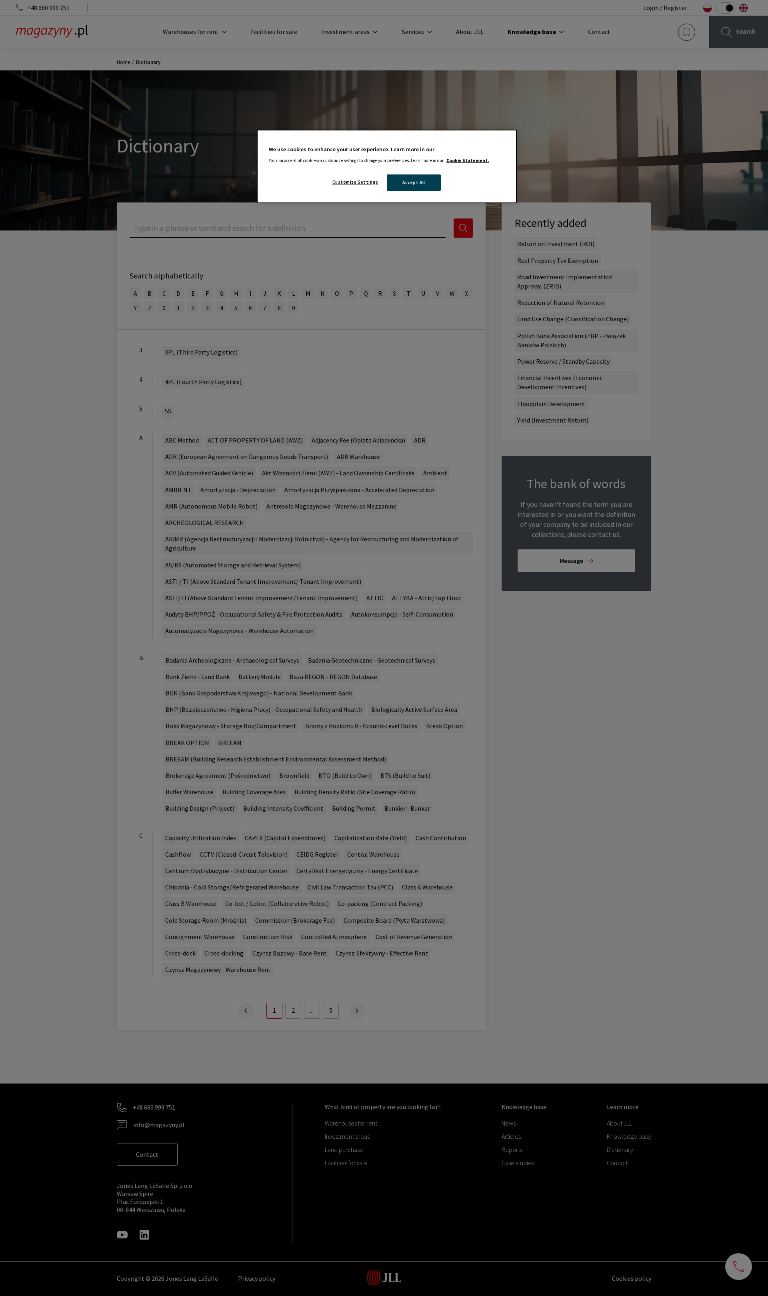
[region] (387, 167)
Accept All (413, 182)
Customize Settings (355, 182)
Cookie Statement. (467, 160)
